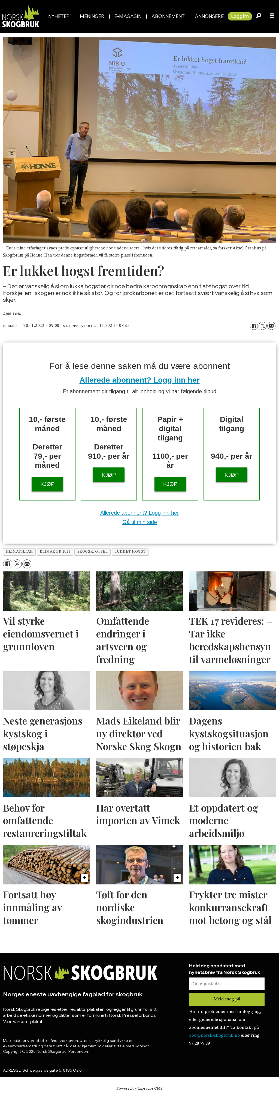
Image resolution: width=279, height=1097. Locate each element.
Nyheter (59, 16)
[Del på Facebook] (254, 326)
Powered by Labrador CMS (139, 1088)
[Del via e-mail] (271, 326)
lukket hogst (130, 551)
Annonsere (209, 16)
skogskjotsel (92, 551)
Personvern (78, 1051)
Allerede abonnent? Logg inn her (140, 380)
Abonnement (168, 16)
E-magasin (127, 16)
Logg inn (240, 16)
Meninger (92, 16)
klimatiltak (19, 551)
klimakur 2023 (55, 551)
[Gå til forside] (22, 16)
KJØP (47, 484)
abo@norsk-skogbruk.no (214, 1035)
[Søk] (258, 16)
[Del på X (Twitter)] (263, 326)
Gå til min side (139, 522)
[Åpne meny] (272, 16)
